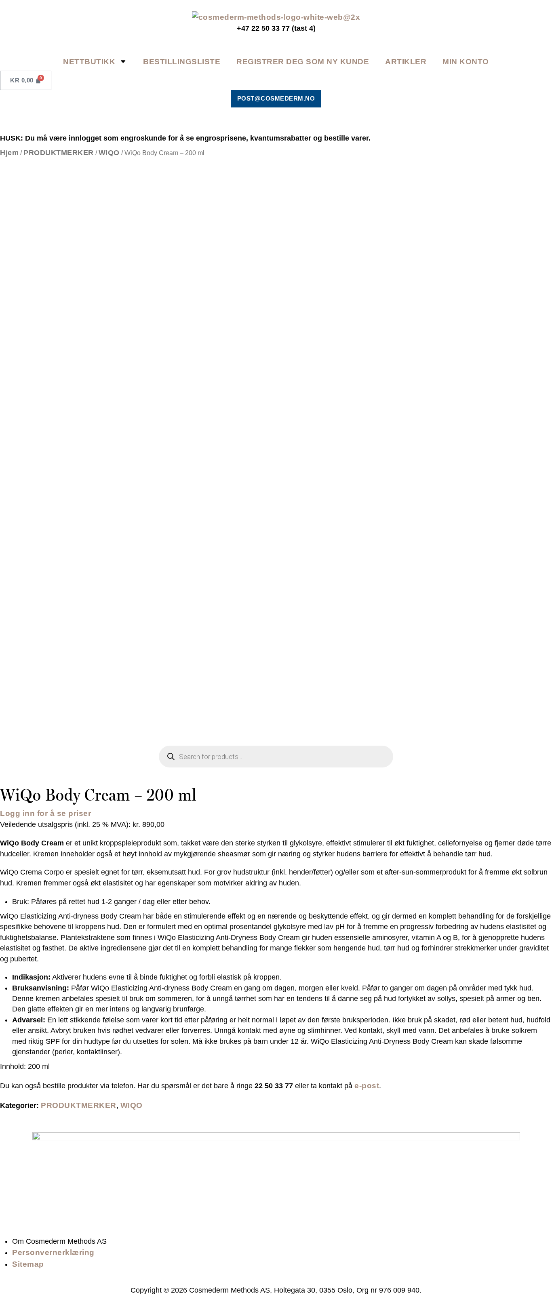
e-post (366, 1085)
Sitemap (28, 1263)
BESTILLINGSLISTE (181, 61)
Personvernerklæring (53, 1252)
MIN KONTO (465, 61)
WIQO (109, 153)
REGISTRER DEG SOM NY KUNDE (302, 61)
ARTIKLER (405, 61)
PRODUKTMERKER (58, 153)
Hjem (9, 153)
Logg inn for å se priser (45, 813)
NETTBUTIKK (89, 61)
